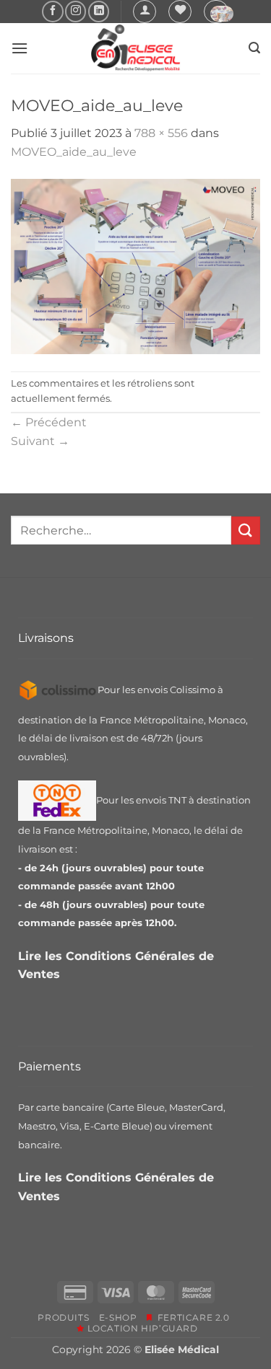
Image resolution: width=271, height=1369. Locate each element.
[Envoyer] (245, 530)
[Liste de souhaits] (180, 11)
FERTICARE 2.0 (190, 1317)
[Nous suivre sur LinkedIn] (98, 11)
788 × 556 (161, 133)
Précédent (49, 422)
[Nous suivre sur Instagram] (75, 11)
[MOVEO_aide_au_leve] (135, 265)
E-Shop (118, 1317)
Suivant (40, 441)
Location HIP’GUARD (141, 1328)
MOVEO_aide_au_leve (74, 152)
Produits (63, 1317)
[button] (144, 11)
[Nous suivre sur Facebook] (52, 11)
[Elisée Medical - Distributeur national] (136, 48)
